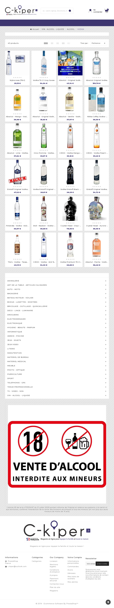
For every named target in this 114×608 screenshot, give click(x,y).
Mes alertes (73, 582)
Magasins (54, 591)
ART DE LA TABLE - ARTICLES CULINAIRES (27, 285)
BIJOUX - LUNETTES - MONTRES (22, 302)
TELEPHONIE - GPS (16, 383)
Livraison (53, 561)
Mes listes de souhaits (73, 578)
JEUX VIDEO (12, 344)
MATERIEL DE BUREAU (18, 357)
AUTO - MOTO (13, 289)
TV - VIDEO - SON (15, 391)
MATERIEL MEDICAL (16, 361)
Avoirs (70, 570)
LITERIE (11, 349)
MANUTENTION (14, 353)
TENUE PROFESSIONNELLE (20, 387)
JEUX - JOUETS (14, 340)
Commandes (73, 567)
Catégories (13, 275)
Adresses (71, 573)
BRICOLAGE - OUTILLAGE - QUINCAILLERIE (27, 306)
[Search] (70, 11)
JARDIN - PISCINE (15, 336)
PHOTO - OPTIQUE (16, 370)
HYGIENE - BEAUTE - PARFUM (21, 328)
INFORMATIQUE (14, 332)
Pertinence (99, 43)
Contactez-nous (57, 584)
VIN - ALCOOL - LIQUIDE (18, 395)
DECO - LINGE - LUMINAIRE (20, 311)
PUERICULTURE (14, 374)
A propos (54, 575)
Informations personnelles (73, 562)
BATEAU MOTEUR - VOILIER (20, 298)
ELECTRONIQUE (14, 323)
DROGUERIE (13, 315)
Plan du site (55, 587)
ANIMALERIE (13, 281)
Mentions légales (54, 566)
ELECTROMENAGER (16, 319)
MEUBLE (11, 366)
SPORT (10, 378)
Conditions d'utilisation (55, 571)
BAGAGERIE (12, 294)
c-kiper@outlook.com (17, 566)
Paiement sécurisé (54, 580)
